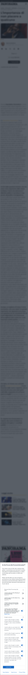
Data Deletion (6, 672)
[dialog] (14, 618)
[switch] (22, 593)
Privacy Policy (22, 672)
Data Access (14, 672)
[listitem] (14, 590)
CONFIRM (8, 667)
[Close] (25, 565)
